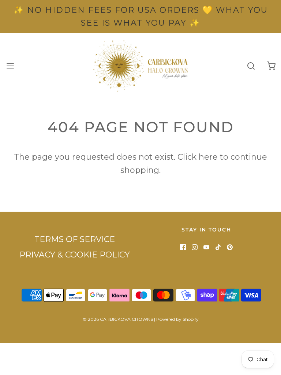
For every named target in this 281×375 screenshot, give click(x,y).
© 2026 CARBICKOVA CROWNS (118, 319)
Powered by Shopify (177, 319)
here (208, 157)
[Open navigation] (10, 66)
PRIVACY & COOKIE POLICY (74, 255)
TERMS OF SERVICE (74, 239)
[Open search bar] (251, 66)
